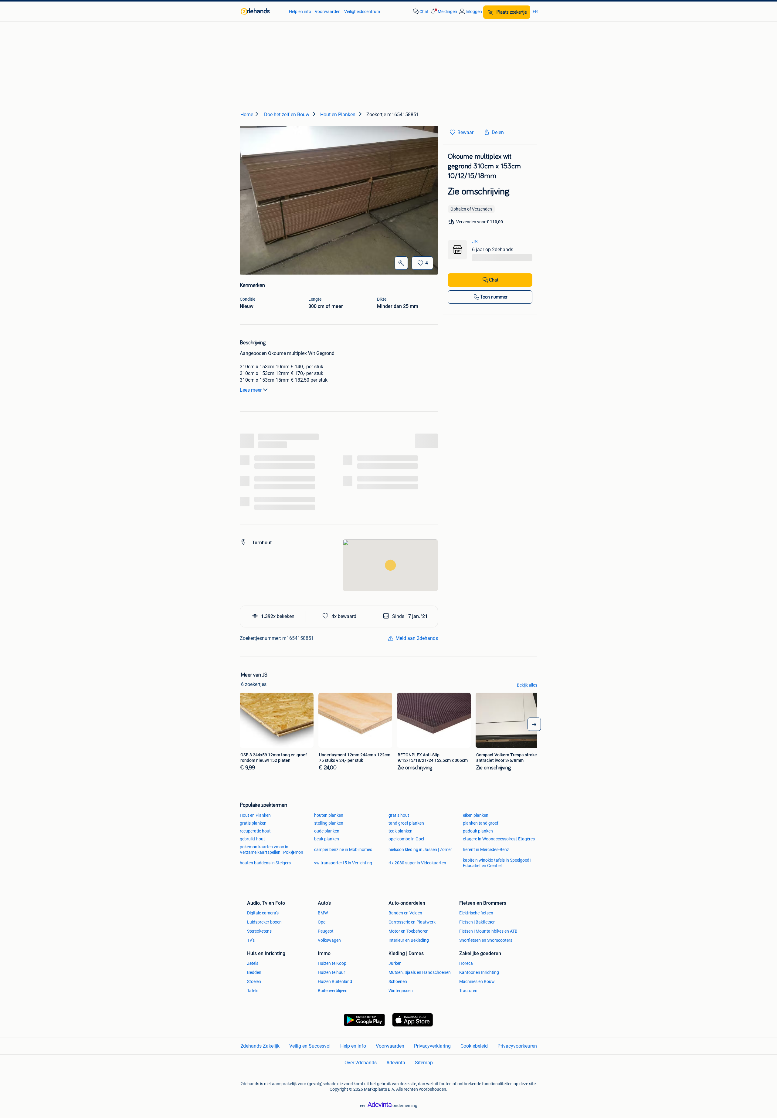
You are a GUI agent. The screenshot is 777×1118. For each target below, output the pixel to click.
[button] (443, 11)
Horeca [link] (466, 963)
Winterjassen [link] (400, 990)
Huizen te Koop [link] (332, 963)
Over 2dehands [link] (360, 1063)
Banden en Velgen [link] (405, 912)
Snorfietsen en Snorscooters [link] (485, 940)
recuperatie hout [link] (255, 831)
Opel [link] (322, 922)
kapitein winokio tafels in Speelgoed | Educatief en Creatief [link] (497, 863)
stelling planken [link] (328, 823)
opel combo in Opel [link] (406, 838)
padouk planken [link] (478, 831)
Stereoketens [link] (259, 931)
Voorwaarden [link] (328, 11)
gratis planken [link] (253, 823)
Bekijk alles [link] (527, 685)
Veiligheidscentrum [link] (362, 11)
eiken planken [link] (475, 815)
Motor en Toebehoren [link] (408, 931)
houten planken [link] (328, 815)
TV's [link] (251, 940)
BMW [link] (323, 912)
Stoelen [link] (254, 981)
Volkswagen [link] (329, 940)
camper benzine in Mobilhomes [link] (343, 849)
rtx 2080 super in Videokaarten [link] (417, 862)
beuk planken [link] (326, 838)
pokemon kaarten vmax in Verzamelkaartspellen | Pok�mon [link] (271, 849)
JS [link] (475, 242)
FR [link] (535, 11)
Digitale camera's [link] (263, 912)
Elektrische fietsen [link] (476, 912)
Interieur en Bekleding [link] (408, 940)
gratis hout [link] (398, 815)
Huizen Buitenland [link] (335, 981)
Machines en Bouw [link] (477, 981)
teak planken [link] (400, 831)
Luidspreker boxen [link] (264, 922)
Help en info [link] (300, 11)
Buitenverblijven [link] (333, 990)
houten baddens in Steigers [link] (265, 862)
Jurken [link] (395, 963)
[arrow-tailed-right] (534, 724)
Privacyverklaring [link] (432, 1046)
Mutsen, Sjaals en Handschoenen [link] (419, 972)
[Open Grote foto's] (401, 263)
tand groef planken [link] (406, 823)
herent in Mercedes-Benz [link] (486, 849)
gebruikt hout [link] (252, 838)
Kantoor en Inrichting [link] (479, 972)
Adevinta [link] (395, 1063)
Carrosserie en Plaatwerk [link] (412, 922)
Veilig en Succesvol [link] (310, 1046)
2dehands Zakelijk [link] (260, 1046)
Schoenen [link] (397, 981)
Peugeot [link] (326, 931)
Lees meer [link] (251, 390)
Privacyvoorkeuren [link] (517, 1046)
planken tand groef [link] (480, 823)
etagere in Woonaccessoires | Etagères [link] (499, 838)
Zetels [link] (252, 963)
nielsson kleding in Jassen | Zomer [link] (420, 849)
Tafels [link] (252, 990)
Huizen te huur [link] (331, 972)
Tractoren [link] (468, 990)
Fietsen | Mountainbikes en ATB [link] (488, 931)
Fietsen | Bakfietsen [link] (477, 922)
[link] (261, 11)
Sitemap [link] (424, 1063)
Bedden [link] (254, 972)
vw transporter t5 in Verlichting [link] (343, 862)
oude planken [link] (326, 831)
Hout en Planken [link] (255, 815)
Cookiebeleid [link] (474, 1046)
